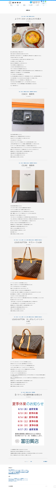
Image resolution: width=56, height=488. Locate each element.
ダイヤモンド (11, 481)
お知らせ (25, 16)
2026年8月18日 (29, 244)
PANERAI (18, 479)
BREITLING (10, 478)
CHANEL (15, 478)
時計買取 (27, 472)
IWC (27, 478)
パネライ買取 (10, 471)
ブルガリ (15, 481)
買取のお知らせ (35, 91)
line (45, 1)
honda (24, 478)
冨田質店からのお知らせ (31, 16)
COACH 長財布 (28, 94)
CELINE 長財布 (28, 165)
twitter (43, 1)
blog (22, 16)
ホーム (43, 5)
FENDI (18, 478)
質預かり (11, 5)
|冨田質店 (15, 3)
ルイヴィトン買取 (26, 471)
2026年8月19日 (29, 167)
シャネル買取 (21, 470)
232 (31, 461)
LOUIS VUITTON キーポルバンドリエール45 (28, 320)
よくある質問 (37, 5)
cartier (11, 478)
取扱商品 (24, 5)
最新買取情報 (31, 91)
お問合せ (43, 3)
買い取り (18, 5)
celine (13, 478)
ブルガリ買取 (22, 471)
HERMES (22, 478)
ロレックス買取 (11, 472)
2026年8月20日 (29, 96)
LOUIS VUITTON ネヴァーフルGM (28, 242)
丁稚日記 (27, 16)
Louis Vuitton (11, 479)
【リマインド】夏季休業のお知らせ (28, 394)
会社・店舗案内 (31, 5)
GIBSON (19, 478)
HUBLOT (26, 478)
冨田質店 (12, 486)
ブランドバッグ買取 (17, 471)
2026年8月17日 (29, 323)
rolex (21, 479)
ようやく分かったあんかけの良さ (28, 18)
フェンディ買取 (12, 471)
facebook (41, 1)
